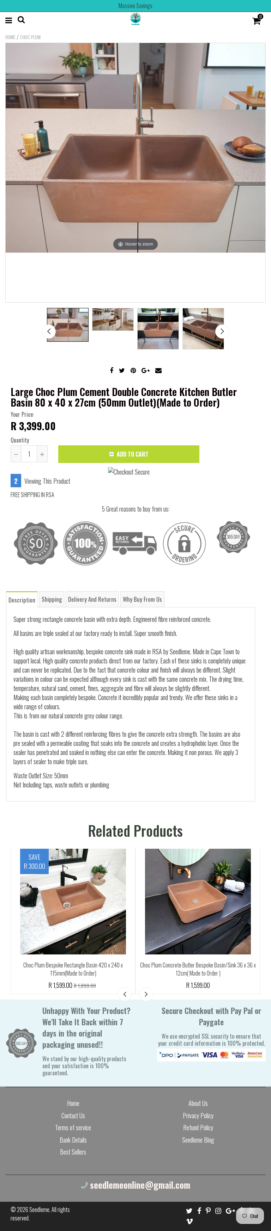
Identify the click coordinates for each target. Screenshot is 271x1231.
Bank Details (73, 1139)
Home (10, 37)
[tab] (21, 599)
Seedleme (39, 1209)
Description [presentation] (21, 599)
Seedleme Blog (198, 1139)
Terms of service (73, 1127)
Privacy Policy (198, 1115)
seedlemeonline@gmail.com (139, 1184)
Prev (49, 331)
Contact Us (73, 1115)
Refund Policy (198, 1127)
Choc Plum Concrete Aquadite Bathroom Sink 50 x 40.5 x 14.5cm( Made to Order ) (198, 969)
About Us (198, 1103)
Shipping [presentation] (52, 599)
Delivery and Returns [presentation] (92, 599)
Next (222, 331)
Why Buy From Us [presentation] (142, 599)
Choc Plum (30, 37)
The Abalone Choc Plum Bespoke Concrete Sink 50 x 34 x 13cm (73, 942)
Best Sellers (73, 1151)
